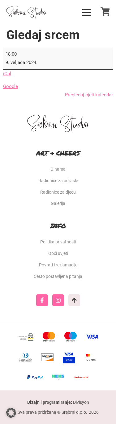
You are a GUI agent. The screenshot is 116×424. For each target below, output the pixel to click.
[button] (11, 413)
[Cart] (105, 11)
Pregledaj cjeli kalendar (89, 95)
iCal (7, 73)
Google (10, 86)
